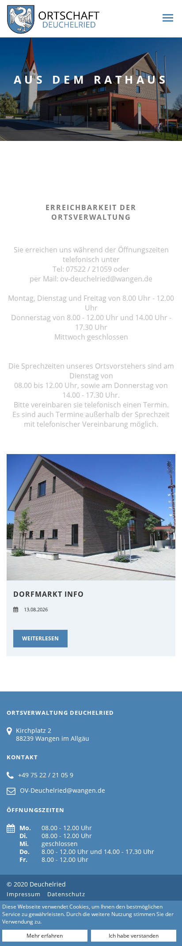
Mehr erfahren (45, 935)
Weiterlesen (40, 638)
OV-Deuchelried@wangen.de (62, 790)
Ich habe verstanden (134, 935)
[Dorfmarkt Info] (91, 517)
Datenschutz (66, 894)
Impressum (24, 894)
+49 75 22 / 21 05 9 (45, 775)
